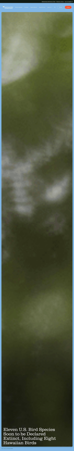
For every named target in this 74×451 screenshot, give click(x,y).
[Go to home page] (7, 7)
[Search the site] (55, 7)
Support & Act (42, 7)
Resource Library (60, 1)
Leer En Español (68, 1)
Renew (60, 7)
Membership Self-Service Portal (48, 1)
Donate (68, 7)
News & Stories (33, 7)
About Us (49, 7)
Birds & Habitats (18, 7)
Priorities (26, 7)
